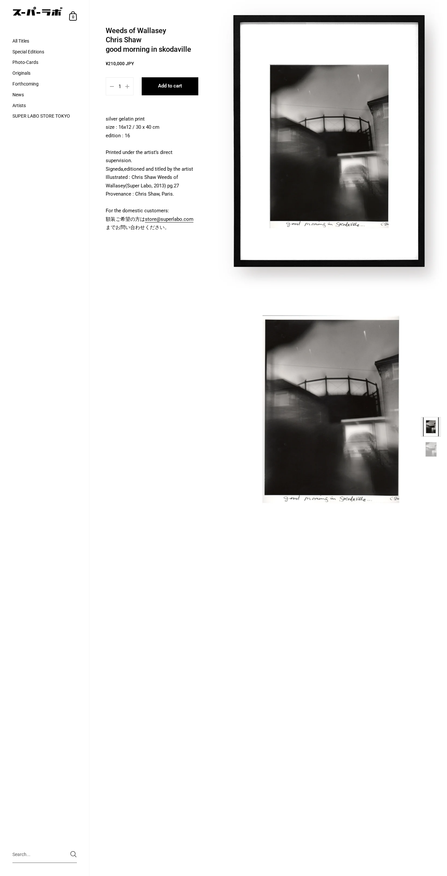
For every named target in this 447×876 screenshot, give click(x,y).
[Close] (315, 385)
